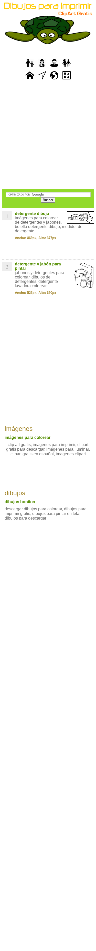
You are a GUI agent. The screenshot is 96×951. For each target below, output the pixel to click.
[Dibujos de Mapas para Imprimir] (54, 79)
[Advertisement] (48, 135)
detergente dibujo (32, 213)
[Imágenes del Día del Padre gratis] (29, 67)
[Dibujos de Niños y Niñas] (66, 67)
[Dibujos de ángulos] (42, 79)
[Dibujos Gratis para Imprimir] (29, 79)
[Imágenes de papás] (54, 67)
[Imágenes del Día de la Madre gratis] (42, 67)
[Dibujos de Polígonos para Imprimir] (66, 79)
